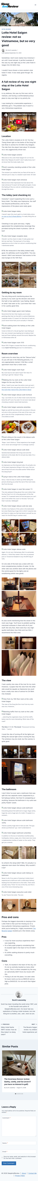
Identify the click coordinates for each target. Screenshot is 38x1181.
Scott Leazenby (12, 50)
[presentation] (19, 1063)
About (24, 1173)
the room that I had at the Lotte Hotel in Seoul (16, 389)
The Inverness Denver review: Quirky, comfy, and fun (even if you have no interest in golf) (17, 1081)
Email (4, 1151)
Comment (6, 1118)
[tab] (15, 1093)
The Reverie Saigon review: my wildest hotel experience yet (30, 1028)
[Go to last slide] (5, 1071)
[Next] (33, 1071)
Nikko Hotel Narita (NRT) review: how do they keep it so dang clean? (8, 1029)
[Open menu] (35, 4)
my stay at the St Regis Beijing (11, 216)
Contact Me (32, 1173)
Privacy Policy (20, 1176)
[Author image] (3, 50)
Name (5, 1143)
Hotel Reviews (6, 29)
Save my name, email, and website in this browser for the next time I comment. (20, 1157)
